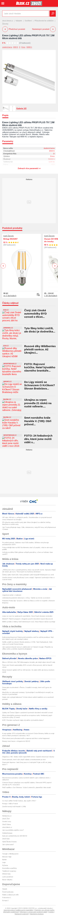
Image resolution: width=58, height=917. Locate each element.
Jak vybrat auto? (8, 844)
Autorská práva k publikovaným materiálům (18, 910)
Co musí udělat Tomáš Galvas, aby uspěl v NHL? (19, 801)
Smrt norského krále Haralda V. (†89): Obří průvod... (37, 421)
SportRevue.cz (9, 363)
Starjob (4, 889)
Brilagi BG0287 (10, 239)
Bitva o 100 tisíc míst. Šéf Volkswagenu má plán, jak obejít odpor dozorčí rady (28, 662)
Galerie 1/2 (21, 108)
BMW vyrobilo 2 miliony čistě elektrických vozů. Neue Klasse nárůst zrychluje (28, 622)
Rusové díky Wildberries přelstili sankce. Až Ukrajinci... (40, 349)
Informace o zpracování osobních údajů (33, 912)
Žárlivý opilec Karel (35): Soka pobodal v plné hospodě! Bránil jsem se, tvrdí (28, 575)
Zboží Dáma (6, 824)
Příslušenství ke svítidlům (44, 21)
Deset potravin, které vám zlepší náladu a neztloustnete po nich (24, 759)
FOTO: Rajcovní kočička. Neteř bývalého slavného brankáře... (39, 367)
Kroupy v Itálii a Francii (10, 803)
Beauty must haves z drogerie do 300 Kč (16, 741)
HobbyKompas (7, 833)
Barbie (4, 859)
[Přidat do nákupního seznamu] (38, 294)
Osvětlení (28, 21)
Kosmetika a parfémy (9, 868)
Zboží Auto (6, 839)
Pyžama (5, 865)
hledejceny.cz (7, 816)
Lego (4, 862)
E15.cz (6, 310)
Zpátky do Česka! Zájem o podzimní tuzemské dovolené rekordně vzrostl (27, 712)
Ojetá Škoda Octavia (9, 841)
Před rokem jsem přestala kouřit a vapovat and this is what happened (25, 738)
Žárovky (5, 24)
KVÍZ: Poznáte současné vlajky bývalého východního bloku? (23, 720)
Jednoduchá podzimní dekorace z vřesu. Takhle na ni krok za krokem (26, 598)
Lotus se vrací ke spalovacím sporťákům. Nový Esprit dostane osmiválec (27, 616)
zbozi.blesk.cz (7, 21)
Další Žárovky (8, 236)
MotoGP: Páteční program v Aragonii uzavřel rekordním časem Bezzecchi (27, 619)
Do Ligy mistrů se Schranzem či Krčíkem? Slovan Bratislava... (39, 385)
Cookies (51, 912)
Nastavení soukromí (22, 914)
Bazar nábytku (7, 879)
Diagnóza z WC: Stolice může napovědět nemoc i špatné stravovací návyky (28, 757)
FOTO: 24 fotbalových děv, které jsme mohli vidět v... (38, 439)
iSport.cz (7, 381)
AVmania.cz (8, 328)
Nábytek (19, 21)
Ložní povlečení (7, 877)
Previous (3, 266)
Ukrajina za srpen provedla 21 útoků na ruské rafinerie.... (38, 403)
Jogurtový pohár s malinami (11, 595)
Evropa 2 (5, 900)
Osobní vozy (6, 821)
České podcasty (8, 892)
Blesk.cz (7, 399)
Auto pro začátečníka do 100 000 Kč (14, 836)
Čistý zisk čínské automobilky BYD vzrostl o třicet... (35, 313)
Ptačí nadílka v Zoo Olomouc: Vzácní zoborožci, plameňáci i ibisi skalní (26, 787)
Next (55, 266)
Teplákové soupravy (9, 871)
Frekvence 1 (6, 897)
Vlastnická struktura (37, 914)
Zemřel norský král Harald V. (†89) (14, 806)
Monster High (6, 857)
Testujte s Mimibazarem (10, 854)
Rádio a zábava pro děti (10, 895)
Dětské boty (6, 874)
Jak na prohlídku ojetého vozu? (13, 830)
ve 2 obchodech (9, 296)
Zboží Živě (6, 819)
